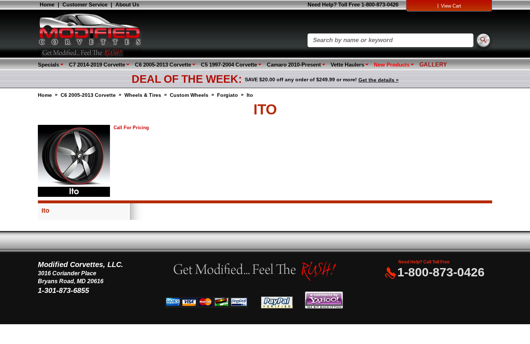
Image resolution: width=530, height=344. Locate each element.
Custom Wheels (189, 95)
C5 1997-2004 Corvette (229, 65)
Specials (48, 65)
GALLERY (433, 65)
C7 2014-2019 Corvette (97, 65)
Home (47, 4)
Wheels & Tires (142, 95)
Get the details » (378, 80)
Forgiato (227, 95)
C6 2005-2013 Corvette (163, 65)
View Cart (451, 6)
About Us (127, 4)
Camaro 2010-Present (294, 65)
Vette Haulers (347, 65)
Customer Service (84, 4)
